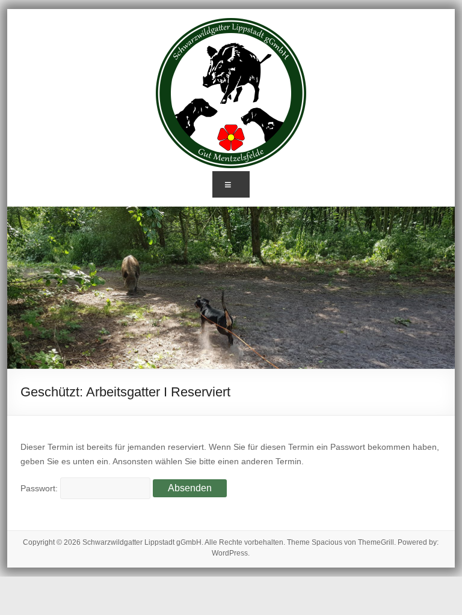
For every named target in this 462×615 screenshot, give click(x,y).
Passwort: (40, 488)
